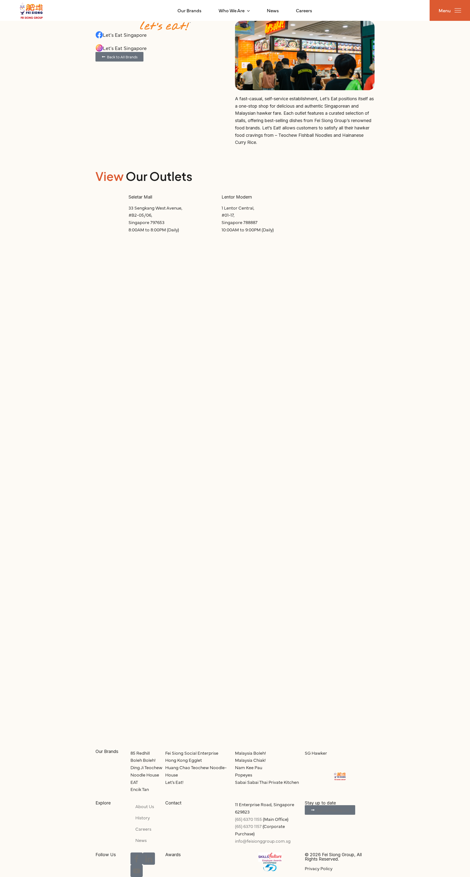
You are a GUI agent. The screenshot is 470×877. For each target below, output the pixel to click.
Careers (304, 10)
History (142, 817)
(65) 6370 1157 (248, 826)
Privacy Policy (318, 868)
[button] (247, 10)
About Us (144, 806)
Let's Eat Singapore (125, 34)
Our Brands (189, 10)
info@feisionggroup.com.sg (263, 841)
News (273, 10)
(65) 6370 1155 (248, 819)
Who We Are (232, 10)
